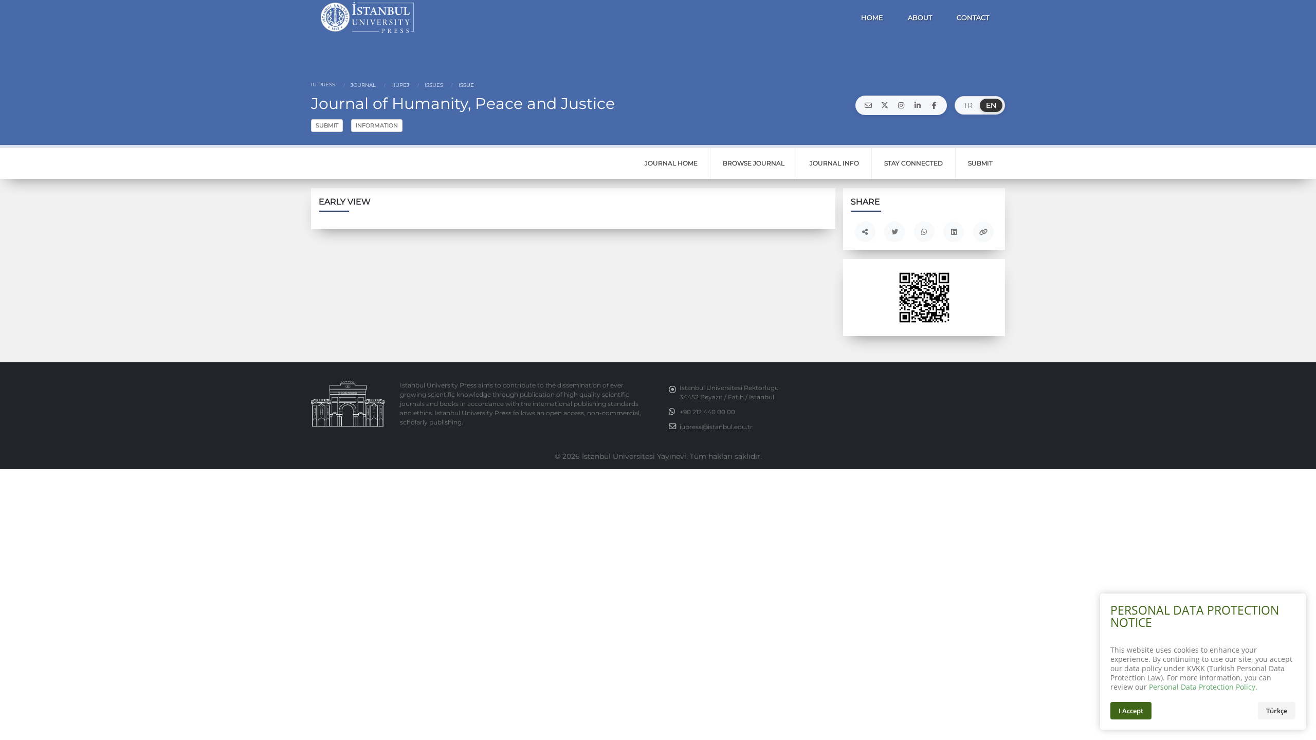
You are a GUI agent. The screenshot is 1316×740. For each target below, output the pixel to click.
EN (991, 105)
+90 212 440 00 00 (707, 412)
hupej (399, 85)
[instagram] (901, 105)
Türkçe (1276, 710)
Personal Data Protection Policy (1202, 687)
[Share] (865, 231)
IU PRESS (323, 84)
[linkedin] (917, 105)
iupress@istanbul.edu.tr (716, 427)
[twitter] (885, 105)
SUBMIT (327, 125)
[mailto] (868, 105)
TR (968, 105)
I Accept (1131, 710)
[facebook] (934, 105)
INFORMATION (377, 125)
